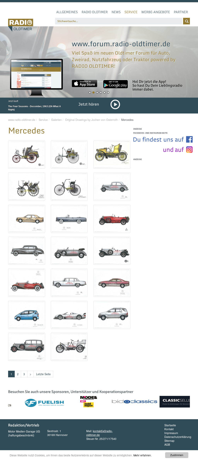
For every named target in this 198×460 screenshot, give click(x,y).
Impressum (171, 433)
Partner (181, 12)
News (116, 12)
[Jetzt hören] (115, 104)
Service (131, 12)
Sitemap (169, 441)
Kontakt (169, 429)
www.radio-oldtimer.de (21, 120)
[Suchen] (186, 21)
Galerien (56, 120)
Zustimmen (176, 455)
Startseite (170, 425)
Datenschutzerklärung (177, 437)
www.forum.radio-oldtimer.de (121, 43)
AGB (167, 444)
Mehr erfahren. (142, 455)
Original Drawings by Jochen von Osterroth (91, 120)
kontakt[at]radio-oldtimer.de (99, 433)
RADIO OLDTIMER (95, 12)
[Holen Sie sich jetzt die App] (84, 83)
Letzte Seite (43, 374)
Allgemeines (67, 12)
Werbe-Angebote (155, 12)
